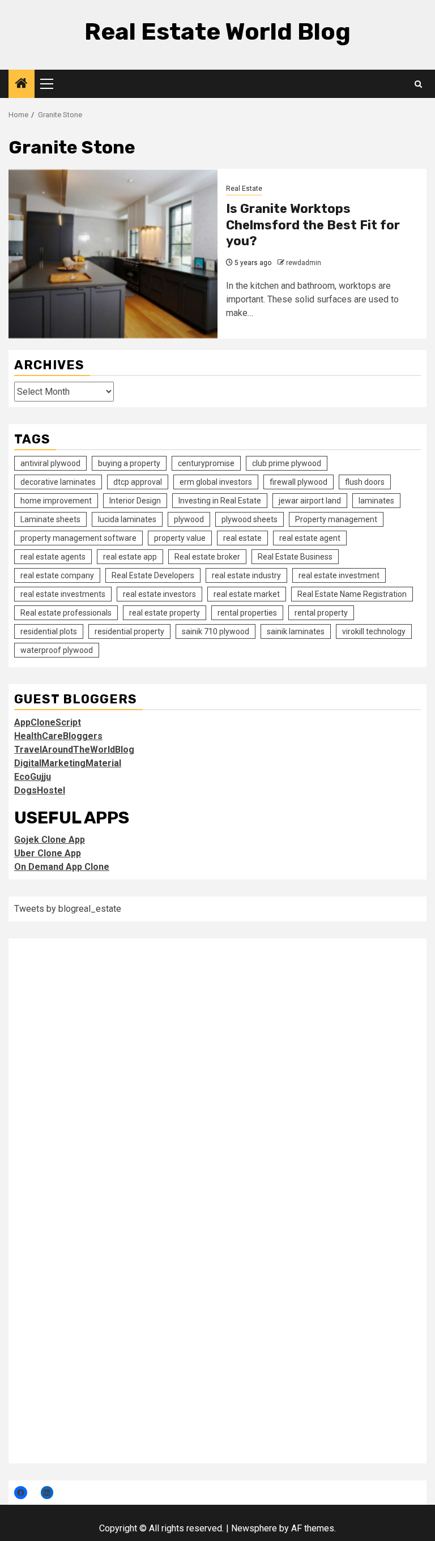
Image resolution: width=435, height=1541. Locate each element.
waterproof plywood (56, 650)
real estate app (130, 556)
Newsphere (254, 1528)
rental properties (247, 612)
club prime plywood (286, 463)
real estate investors (159, 594)
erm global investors (216, 481)
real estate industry (246, 575)
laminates (376, 500)
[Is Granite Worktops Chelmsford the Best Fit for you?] (113, 254)
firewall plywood (298, 481)
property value (180, 538)
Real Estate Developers (153, 575)
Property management (336, 519)
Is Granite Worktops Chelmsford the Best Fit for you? (313, 225)
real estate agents (53, 556)
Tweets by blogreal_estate (67, 908)
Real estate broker (207, 556)
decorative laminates (58, 481)
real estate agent (309, 538)
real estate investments (62, 594)
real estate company (57, 575)
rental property (321, 612)
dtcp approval (137, 481)
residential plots (48, 631)
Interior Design (135, 500)
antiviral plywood (50, 463)
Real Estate (244, 189)
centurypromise (206, 463)
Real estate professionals (66, 612)
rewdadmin (303, 263)
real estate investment (338, 575)
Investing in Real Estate (219, 500)
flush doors (365, 481)
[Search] (418, 84)
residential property (129, 631)
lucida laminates (127, 519)
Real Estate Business (295, 556)
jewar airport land (310, 500)
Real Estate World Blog (217, 32)
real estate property (164, 612)
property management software (78, 538)
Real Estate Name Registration (352, 594)
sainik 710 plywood (215, 631)
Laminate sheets (50, 519)
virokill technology (374, 631)
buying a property (129, 463)
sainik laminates (296, 631)
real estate (242, 538)
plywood (189, 519)
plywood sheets (249, 519)
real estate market (247, 594)
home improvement (56, 500)
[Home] (21, 84)
